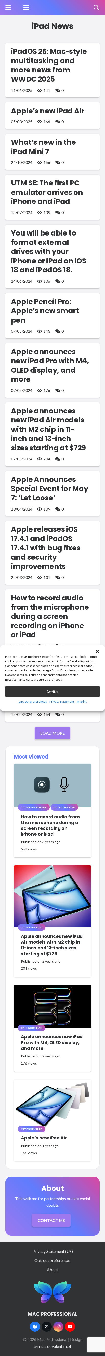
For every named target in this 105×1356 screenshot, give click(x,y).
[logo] (52, 1292)
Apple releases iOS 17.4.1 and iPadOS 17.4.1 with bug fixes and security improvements (45, 547)
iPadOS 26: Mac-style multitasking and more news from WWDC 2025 (49, 65)
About (52, 1269)
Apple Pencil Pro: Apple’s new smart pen (45, 310)
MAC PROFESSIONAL (52, 1314)
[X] (47, 1327)
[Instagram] (58, 1327)
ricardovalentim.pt (55, 1346)
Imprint (82, 701)
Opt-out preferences (33, 701)
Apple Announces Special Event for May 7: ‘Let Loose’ (49, 488)
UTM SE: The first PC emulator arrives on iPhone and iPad (47, 192)
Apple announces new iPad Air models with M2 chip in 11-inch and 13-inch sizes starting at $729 (48, 429)
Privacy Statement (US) (52, 1251)
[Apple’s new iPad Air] (52, 1104)
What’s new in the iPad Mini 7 (43, 147)
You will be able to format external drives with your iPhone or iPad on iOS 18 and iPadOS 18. (48, 251)
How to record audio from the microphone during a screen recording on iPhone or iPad (50, 616)
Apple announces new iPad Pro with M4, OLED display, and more (50, 366)
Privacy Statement (61, 701)
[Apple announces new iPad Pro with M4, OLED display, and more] (52, 1006)
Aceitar (52, 691)
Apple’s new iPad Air (47, 111)
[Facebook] (35, 1327)
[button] (97, 651)
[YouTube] (70, 1327)
